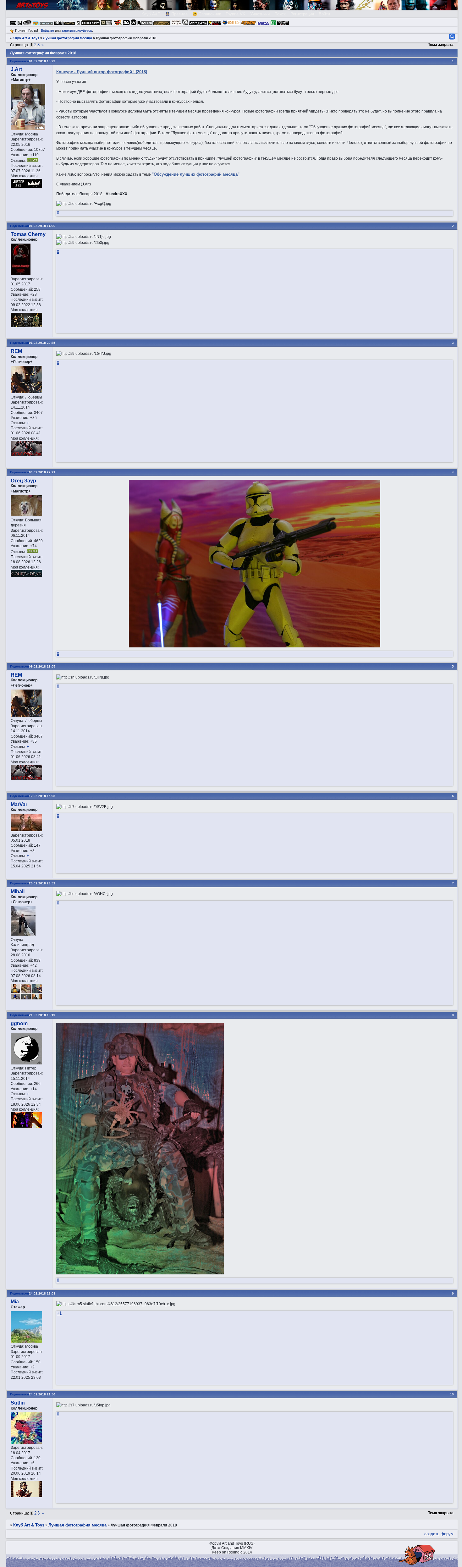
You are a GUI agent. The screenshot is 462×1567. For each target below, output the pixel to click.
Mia (15, 1301)
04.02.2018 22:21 (42, 472)
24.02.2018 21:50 (42, 1394)
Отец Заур (23, 480)
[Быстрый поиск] (451, 36)
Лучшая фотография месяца (67, 38)
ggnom (19, 1023)
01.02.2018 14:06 (42, 226)
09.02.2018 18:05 (42, 666)
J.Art (16, 69)
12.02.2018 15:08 (42, 796)
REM (16, 351)
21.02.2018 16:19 (42, 1015)
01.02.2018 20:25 (42, 342)
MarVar (19, 804)
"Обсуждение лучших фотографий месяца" (195, 174)
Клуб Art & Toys (26, 38)
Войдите (47, 30)
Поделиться (19, 61)
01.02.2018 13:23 (42, 61)
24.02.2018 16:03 (42, 1293)
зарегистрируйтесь (77, 30)
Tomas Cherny (28, 234)
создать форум (439, 1533)
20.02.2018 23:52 (42, 883)
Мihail (18, 891)
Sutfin (18, 1402)
